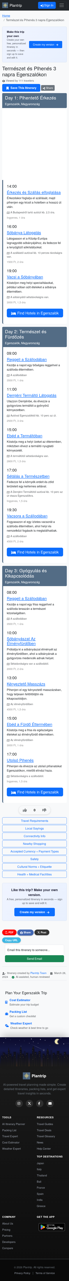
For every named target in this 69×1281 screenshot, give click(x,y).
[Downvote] (44, 810)
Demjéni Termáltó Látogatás (31, 395)
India (40, 1200)
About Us (7, 1223)
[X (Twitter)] (29, 1103)
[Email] (50, 1103)
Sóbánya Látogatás (24, 232)
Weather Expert (11, 1148)
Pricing (6, 1229)
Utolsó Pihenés (20, 760)
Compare (7, 1248)
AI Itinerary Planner (13, 1124)
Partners (7, 1235)
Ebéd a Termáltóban (24, 435)
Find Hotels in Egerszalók (38, 313)
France (41, 1187)
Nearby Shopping (34, 844)
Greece (41, 1206)
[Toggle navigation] (61, 5)
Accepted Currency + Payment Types (34, 851)
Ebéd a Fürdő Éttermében (29, 724)
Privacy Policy (22, 1273)
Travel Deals (44, 1130)
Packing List (9, 1130)
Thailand (42, 1175)
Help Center (44, 1148)
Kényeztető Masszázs (26, 684)
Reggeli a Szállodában (27, 359)
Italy (39, 1169)
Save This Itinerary (23, 88)
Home (6, 15)
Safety (34, 859)
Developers (8, 1242)
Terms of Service (45, 1273)
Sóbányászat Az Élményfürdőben (21, 641)
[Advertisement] (34, 144)
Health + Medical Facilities (34, 874)
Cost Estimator (11, 1142)
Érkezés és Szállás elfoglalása (34, 192)
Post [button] (43, 932)
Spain (40, 1194)
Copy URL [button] (11, 940)
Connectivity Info (34, 836)
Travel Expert (10, 1136)
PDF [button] (11, 932)
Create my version (44, 44)
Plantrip (16, 5)
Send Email (34, 959)
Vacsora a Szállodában (27, 516)
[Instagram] (19, 1103)
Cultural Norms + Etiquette (34, 867)
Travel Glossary (46, 1136)
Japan (40, 1163)
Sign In (48, 5)
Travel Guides (45, 1124)
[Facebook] (39, 1103)
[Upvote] (25, 810)
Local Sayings (34, 828)
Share (49, 88)
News (40, 1142)
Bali (39, 1181)
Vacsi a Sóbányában (25, 276)
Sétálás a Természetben (28, 476)
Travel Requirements (34, 821)
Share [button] (27, 932)
